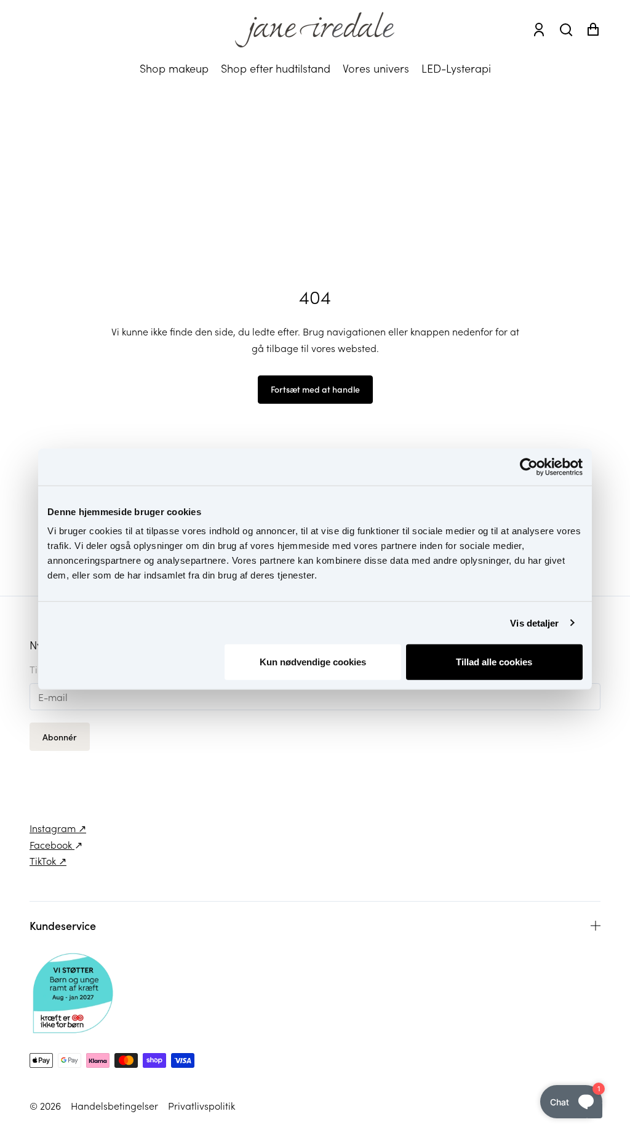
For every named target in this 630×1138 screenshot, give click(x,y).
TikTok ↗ (48, 860)
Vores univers (376, 68)
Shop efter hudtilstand (275, 68)
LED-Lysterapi (456, 68)
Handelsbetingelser (114, 1105)
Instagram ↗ (58, 828)
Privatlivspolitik (201, 1105)
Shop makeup (174, 68)
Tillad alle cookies (494, 662)
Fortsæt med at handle (315, 389)
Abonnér (59, 737)
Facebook (52, 844)
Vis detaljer (534, 622)
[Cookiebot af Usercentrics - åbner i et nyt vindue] (529, 466)
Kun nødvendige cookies (313, 662)
